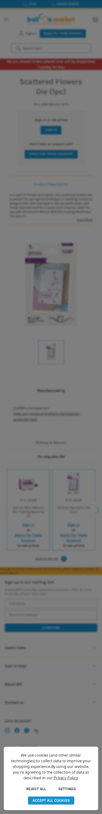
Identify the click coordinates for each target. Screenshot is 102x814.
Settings (67, 789)
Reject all (36, 789)
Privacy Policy (65, 777)
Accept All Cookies (51, 800)
